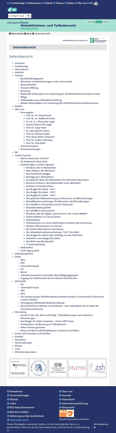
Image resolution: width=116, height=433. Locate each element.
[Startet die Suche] (28, 16)
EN (91, 3)
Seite (29, 33)
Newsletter (16, 391)
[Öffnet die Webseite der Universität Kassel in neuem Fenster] (77, 367)
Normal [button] (99, 22)
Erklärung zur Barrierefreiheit (27, 416)
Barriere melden (19, 411)
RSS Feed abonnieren (22, 407)
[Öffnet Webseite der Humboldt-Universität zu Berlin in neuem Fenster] (38, 367)
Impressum (68, 399)
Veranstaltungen (19, 395)
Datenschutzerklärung (75, 403)
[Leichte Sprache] (96, 3)
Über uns (82, 3)
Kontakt (66, 395)
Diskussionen (34, 3)
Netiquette (68, 407)
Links (13, 403)
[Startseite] (8, 3)
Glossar (14, 399)
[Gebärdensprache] (12, 9)
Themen (60, 3)
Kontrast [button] (105, 22)
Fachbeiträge (18, 3)
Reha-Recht (18, 33)
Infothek (48, 3)
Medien (70, 3)
